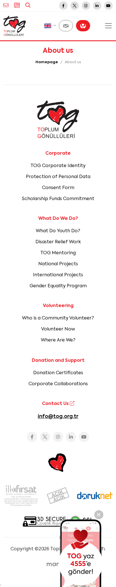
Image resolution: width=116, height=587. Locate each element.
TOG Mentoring (58, 253)
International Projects (58, 275)
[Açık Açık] (58, 495)
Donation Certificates (58, 373)
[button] (50, 25)
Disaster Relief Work (58, 242)
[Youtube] (108, 5)
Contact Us (56, 404)
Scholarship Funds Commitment (58, 199)
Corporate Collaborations (58, 384)
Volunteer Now (58, 329)
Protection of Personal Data (58, 177)
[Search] (27, 5)
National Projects (58, 264)
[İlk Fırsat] (21, 495)
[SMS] (80, 553)
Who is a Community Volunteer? (58, 318)
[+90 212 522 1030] (17, 5)
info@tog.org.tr (58, 416)
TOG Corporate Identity (58, 166)
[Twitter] (74, 5)
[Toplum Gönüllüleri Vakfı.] (14, 25)
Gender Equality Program (58, 286)
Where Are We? (58, 340)
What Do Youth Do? (58, 231)
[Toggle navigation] (108, 25)
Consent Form (58, 188)
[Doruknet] (95, 495)
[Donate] (83, 25)
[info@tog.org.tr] (5, 5)
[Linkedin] (97, 5)
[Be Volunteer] (66, 25)
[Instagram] (86, 5)
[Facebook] (63, 5)
